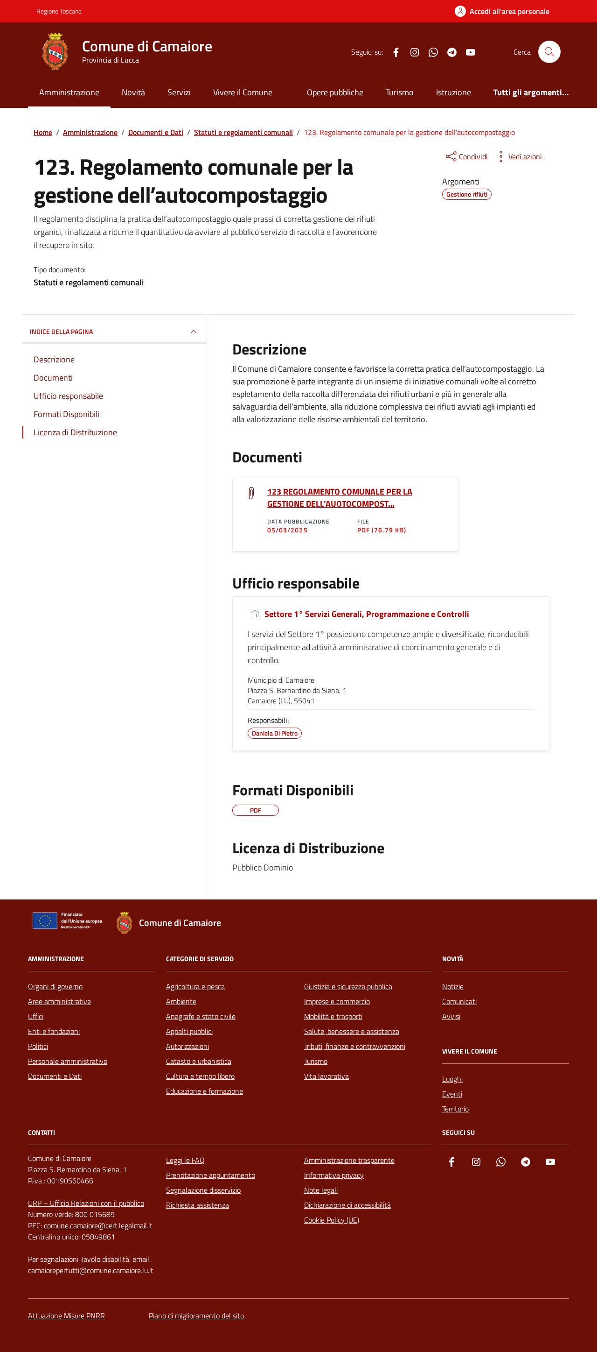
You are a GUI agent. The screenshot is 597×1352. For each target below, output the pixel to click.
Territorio (455, 1108)
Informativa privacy (334, 1175)
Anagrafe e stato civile (201, 1016)
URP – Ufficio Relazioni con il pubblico (86, 1203)
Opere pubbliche (335, 92)
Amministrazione (69, 92)
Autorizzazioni (187, 1046)
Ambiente (181, 1001)
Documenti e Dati (55, 1076)
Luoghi (452, 1078)
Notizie (453, 986)
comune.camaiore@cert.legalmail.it (98, 1225)
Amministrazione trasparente (349, 1160)
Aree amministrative (59, 1001)
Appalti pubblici (189, 1031)
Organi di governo (55, 986)
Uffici (35, 1016)
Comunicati (459, 1001)
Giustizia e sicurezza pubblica (348, 986)
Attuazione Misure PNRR (66, 1315)
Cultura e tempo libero (200, 1076)
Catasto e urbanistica (198, 1061)
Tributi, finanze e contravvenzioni (354, 1046)
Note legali (321, 1190)
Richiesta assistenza (197, 1204)
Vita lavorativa (326, 1076)
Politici (38, 1046)
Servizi (179, 92)
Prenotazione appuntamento (210, 1175)
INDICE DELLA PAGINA (61, 331)
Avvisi (451, 1016)
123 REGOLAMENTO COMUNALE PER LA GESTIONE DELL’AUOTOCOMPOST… (339, 498)
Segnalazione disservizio (203, 1190)
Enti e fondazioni (54, 1031)
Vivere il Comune (242, 92)
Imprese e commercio (337, 1001)
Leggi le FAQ (185, 1160)
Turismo (400, 92)
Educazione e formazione (204, 1091)
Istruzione (453, 92)
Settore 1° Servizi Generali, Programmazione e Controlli (366, 614)
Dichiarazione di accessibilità (347, 1204)
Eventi (452, 1093)
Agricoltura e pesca (195, 986)
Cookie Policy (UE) (331, 1219)
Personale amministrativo (67, 1061)
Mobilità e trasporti (333, 1016)
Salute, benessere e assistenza (351, 1031)
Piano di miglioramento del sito (196, 1315)
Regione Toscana (59, 11)
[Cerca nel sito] (549, 52)
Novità (133, 92)
